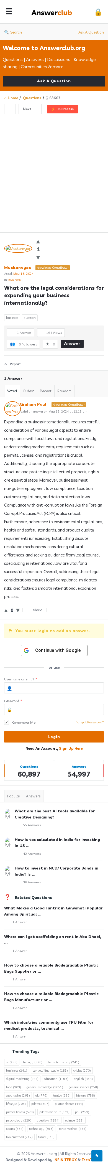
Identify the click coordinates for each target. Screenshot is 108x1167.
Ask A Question (91, 32)
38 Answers (32, 882)
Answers (33, 796)
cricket (82, 1070)
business (12, 318)
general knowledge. (45, 1087)
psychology (18, 1120)
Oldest (28, 391)
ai (11, 1062)
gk (41, 1095)
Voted (12, 391)
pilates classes (69, 1104)
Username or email (20, 679)
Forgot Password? (90, 722)
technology (41, 1129)
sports (15, 1129)
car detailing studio (50, 1070)
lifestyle (16, 1104)
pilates (40, 1104)
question (30, 318)
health (62, 1095)
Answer (72, 343)
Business (14, 280)
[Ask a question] (96, 1155)
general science (83, 1087)
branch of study (63, 1062)
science (74, 1120)
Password (13, 701)
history (85, 1095)
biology (32, 1062)
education (56, 1079)
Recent (46, 391)
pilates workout (54, 1112)
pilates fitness (20, 1112)
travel (46, 1137)
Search (16, 32)
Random (64, 391)
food (13, 1087)
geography (18, 1095)
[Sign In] (98, 12)
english (83, 1079)
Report (15, 364)
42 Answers (32, 853)
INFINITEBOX (65, 1160)
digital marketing (22, 1079)
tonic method (72, 1129)
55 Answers (32, 825)
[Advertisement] (54, 171)
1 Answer (19, 922)
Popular (13, 796)
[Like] (38, 240)
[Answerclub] (53, 12)
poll (82, 1112)
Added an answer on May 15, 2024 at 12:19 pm (54, 411)
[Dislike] (38, 257)
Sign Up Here (71, 748)
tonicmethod (19, 1137)
